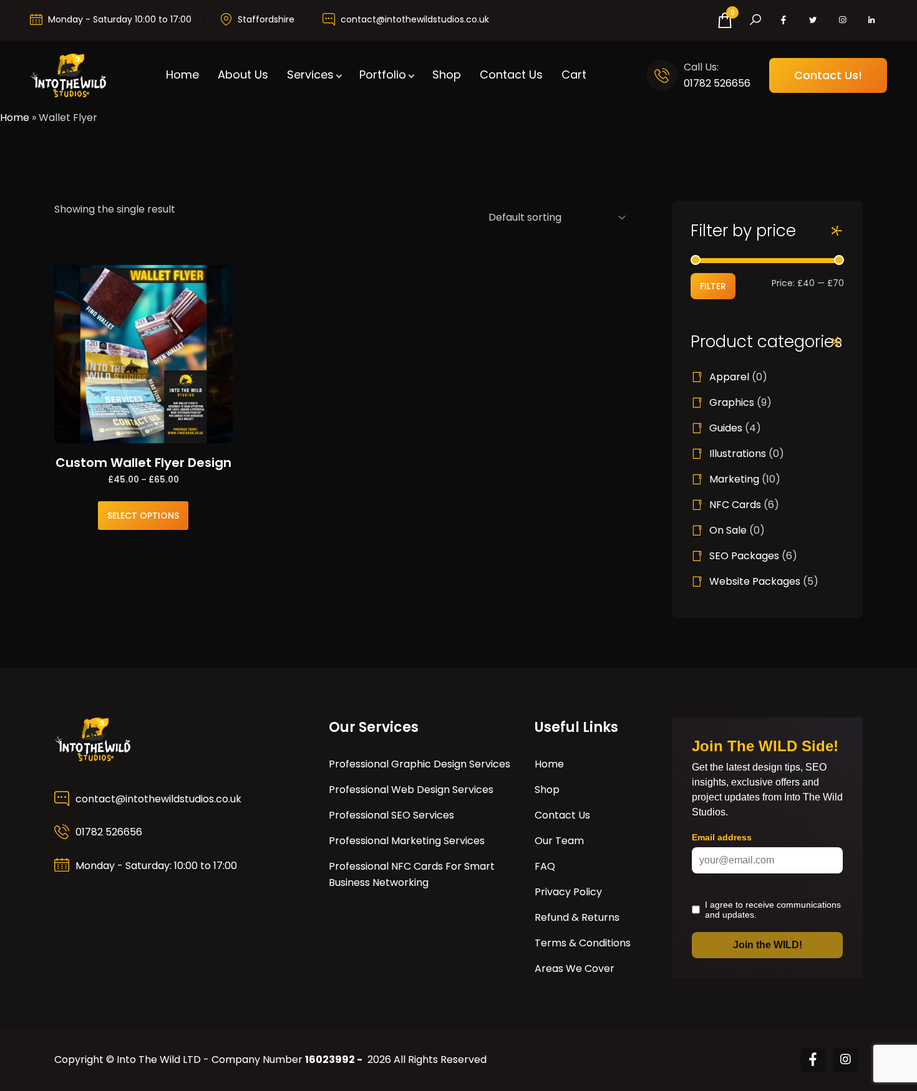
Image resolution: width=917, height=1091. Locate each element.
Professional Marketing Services (407, 841)
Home (182, 74)
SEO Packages (744, 556)
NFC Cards (735, 504)
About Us (243, 74)
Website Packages (754, 581)
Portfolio (382, 74)
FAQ (545, 866)
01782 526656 (717, 83)
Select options (143, 515)
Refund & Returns (577, 917)
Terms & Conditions (583, 943)
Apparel (729, 377)
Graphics (731, 402)
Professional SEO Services (391, 815)
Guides (725, 428)
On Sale (728, 530)
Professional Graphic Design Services (419, 764)
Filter (713, 286)
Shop (446, 74)
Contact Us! (828, 75)
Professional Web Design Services (411, 789)
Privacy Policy (568, 892)
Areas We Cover (574, 968)
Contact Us (511, 74)
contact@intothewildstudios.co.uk (415, 19)
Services (310, 74)
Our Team (559, 841)
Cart (573, 74)
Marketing (734, 479)
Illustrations (737, 453)
